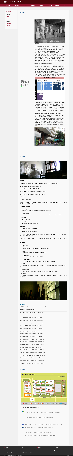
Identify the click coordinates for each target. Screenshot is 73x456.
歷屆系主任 (9, 23)
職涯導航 (8, 21)
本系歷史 (8, 14)
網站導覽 (68, 455)
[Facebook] (55, 450)
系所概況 (8, 16)
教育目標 (8, 18)
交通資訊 (8, 25)
